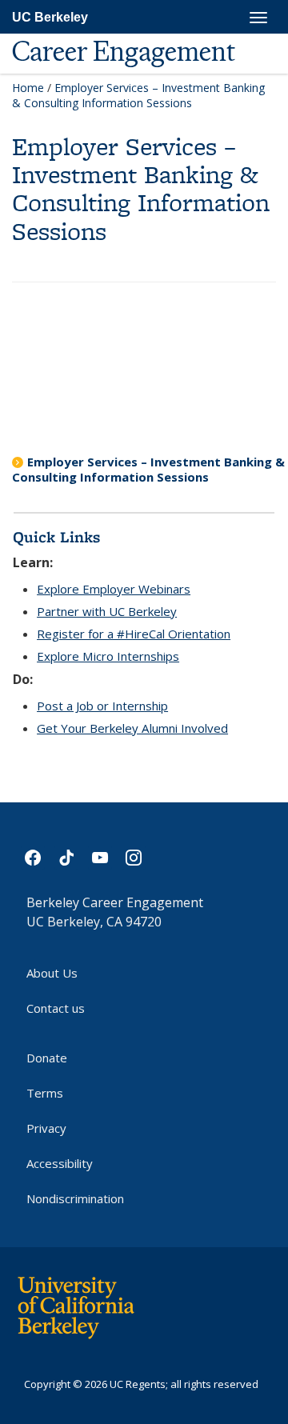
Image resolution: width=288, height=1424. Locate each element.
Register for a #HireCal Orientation (133, 634)
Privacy (46, 1128)
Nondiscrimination (75, 1198)
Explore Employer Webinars (113, 589)
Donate (46, 1058)
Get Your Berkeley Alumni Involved (132, 728)
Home (28, 87)
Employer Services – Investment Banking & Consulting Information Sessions (148, 469)
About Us (52, 973)
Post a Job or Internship (102, 706)
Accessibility (59, 1163)
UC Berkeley (50, 17)
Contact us (55, 1008)
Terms (44, 1093)
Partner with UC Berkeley (107, 611)
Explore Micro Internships (108, 656)
